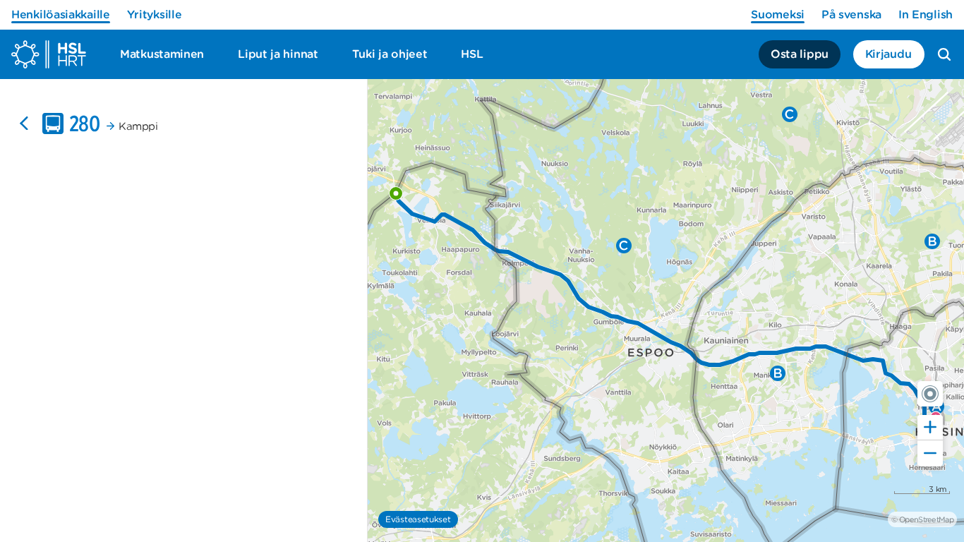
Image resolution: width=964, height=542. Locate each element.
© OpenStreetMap (922, 519)
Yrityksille (154, 14)
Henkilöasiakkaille (60, 14)
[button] (930, 393)
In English (925, 14)
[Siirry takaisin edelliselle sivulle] (24, 123)
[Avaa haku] (944, 54)
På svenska (851, 14)
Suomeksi (778, 14)
